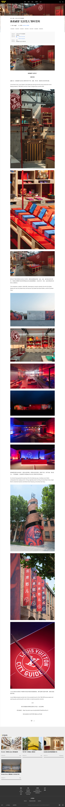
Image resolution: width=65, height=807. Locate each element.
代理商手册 (37, 790)
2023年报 (28, 794)
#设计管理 (31, 28)
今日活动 (21, 791)
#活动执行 (22, 28)
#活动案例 (36, 28)
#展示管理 (26, 28)
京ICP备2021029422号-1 (45, 805)
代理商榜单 (37, 792)
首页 (11, 18)
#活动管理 (17, 28)
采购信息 (28, 791)
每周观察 (28, 790)
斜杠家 (25, 801)
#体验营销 (41, 28)
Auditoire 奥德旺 (26, 25)
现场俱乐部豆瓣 (32, 801)
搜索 (45, 790)
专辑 (28, 788)
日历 (21, 792)
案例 (13, 18)
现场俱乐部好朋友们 (37, 791)
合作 (45, 788)
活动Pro (39, 801)
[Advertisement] (32, 729)
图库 (21, 794)
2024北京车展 (28, 792)
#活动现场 (12, 28)
